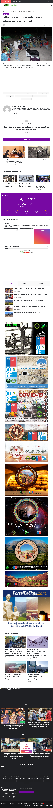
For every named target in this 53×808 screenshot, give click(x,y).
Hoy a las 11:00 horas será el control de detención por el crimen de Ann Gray (10, 185)
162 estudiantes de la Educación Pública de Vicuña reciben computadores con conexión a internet (13, 755)
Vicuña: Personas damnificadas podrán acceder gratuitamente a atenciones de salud (36, 677)
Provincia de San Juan (28, 780)
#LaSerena (10, 226)
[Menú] (1, 5)
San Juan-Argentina (38, 780)
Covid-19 (48, 776)
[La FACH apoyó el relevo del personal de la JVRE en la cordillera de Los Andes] (26, 178)
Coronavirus (42, 776)
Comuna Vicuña (44, 93)
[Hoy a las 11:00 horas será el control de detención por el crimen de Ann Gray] (10, 178)
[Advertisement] (26, 17)
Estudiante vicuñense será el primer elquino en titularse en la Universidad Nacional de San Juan (29, 307)
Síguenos (42, 230)
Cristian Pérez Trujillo (19, 106)
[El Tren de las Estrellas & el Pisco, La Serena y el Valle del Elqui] (9, 302)
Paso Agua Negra (12, 780)
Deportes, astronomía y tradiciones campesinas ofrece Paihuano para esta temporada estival (39, 724)
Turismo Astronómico (40, 96)
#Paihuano (47, 225)
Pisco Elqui (20, 780)
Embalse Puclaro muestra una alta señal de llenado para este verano (26, 1)
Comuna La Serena (17, 776)
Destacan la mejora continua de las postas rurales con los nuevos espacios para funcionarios (15, 652)
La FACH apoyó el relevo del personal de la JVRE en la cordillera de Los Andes (26, 185)
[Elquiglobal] (10, 5)
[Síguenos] (26, 746)
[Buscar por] (51, 5)
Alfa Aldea (8, 93)
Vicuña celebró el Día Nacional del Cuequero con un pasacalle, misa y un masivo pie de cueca (42, 185)
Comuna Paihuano (26, 776)
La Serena (11, 778)
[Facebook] (15, 113)
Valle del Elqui (26, 99)
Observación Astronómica (24, 96)
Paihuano (5, 780)
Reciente (25, 283)
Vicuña (26, 783)
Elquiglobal (10, 96)
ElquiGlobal (6, 223)
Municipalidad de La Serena (20, 778)
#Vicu (5, 226)
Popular (10, 283)
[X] (16, 113)
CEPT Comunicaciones (30, 93)
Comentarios (41, 283)
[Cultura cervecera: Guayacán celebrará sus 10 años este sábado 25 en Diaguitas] (9, 290)
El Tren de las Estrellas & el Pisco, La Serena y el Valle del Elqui (29, 300)
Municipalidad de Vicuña (45, 778)
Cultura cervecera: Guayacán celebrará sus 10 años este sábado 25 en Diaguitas (13, 726)
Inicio (34, 805)
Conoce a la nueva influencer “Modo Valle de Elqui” (27, 312)
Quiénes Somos (39, 805)
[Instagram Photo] (26, 236)
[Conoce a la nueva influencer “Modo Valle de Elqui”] (9, 314)
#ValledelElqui (27, 225)
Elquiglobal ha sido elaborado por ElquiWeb (33, 803)
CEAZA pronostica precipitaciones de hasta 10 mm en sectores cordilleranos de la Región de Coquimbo (37, 653)
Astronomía (17, 93)
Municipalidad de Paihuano (33, 778)
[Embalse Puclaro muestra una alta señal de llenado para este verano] (15, 666)
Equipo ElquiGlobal (48, 805)
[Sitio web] (13, 113)
